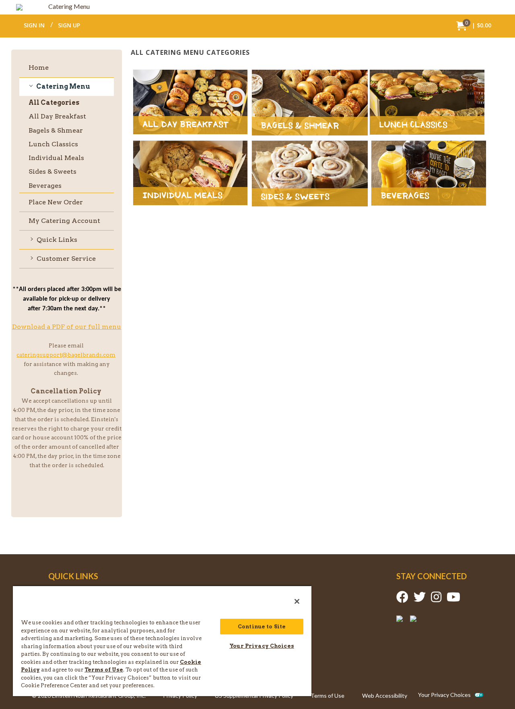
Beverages (45, 185)
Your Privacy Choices (444, 695)
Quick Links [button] (56, 239)
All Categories (54, 104)
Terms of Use (327, 695)
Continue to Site (262, 627)
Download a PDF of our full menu (66, 327)
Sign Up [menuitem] (69, 25)
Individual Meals (56, 158)
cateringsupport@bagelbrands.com (65, 354)
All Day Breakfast (57, 116)
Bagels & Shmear (56, 130)
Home (39, 67)
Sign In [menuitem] (34, 25)
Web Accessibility (384, 695)
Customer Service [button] (65, 258)
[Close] (297, 601)
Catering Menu (69, 6)
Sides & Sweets (52, 171)
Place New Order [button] (56, 202)
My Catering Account (64, 221)
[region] (162, 640)
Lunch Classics (53, 144)
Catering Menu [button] (62, 86)
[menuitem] (473, 25)
